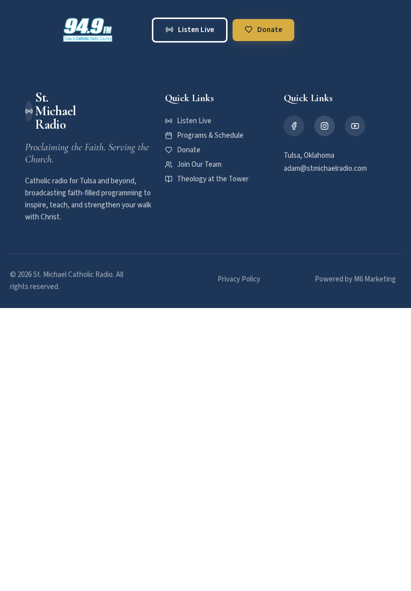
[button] (341, 30)
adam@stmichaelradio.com (325, 168)
